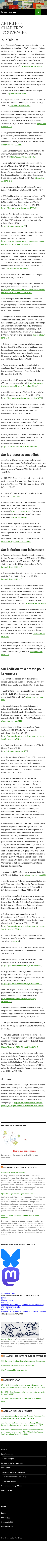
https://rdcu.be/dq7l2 (19, 517)
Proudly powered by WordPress (12, 1538)
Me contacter (6, 1490)
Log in (3, 1513)
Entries (5, 1517)
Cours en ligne (8, 1459)
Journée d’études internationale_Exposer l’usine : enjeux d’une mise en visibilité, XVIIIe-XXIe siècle (23, 1417)
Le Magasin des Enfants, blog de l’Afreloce (24, 1356)
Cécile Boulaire (8, 12)
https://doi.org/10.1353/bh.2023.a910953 (19, 1047)
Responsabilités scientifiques (12, 1463)
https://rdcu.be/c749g (20, 511)
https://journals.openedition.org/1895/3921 (21, 208)
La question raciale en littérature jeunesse (17, 1365)
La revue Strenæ (11, 1380)
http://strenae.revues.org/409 (14, 751)
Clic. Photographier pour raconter (14, 1370)
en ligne (16, 941)
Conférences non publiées (11, 1486)
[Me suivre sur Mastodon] (10, 1276)
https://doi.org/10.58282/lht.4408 (16, 541)
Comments (7, 1522)
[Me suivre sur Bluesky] (10, 1258)
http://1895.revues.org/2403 (22, 157)
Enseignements (7, 1454)
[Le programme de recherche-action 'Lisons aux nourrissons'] (20, 1141)
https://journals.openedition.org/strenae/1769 (21, 965)
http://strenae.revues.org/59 (14, 226)
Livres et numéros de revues (14, 1472)
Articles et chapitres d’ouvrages (15, 1477)
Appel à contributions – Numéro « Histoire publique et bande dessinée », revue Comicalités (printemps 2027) (22, 1424)
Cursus (4, 1449)
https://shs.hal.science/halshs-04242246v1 (20, 446)
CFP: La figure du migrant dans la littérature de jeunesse (23, 1361)
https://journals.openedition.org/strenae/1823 (21, 983)
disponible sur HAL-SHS (11, 144)
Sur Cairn (16, 496)
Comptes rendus (9, 1481)
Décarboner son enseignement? (13, 1172)
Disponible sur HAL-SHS (31, 66)
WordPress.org (7, 1526)
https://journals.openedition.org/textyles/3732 (22, 398)
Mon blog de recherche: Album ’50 (20, 1167)
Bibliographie (6, 1468)
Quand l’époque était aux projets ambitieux (18, 1194)
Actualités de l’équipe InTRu (17, 1411)
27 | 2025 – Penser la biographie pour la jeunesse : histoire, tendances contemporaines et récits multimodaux (23, 1386)
